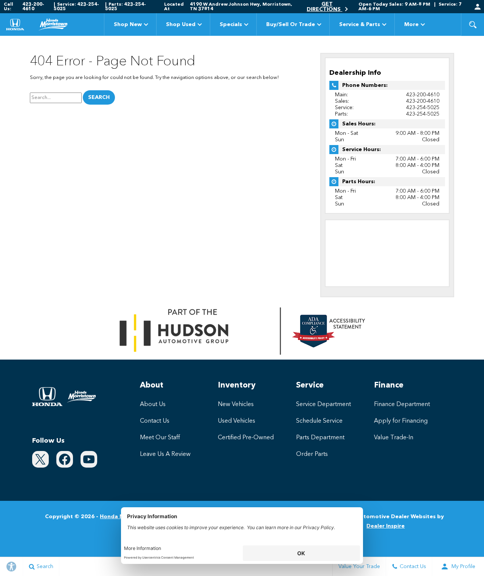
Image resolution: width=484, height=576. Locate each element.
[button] (472, 24)
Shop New (128, 24)
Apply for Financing (401, 421)
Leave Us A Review (165, 454)
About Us (153, 405)
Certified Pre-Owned (246, 438)
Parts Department (320, 438)
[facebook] (64, 459)
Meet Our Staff (160, 438)
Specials (231, 24)
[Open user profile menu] (478, 7)
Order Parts (312, 454)
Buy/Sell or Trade (290, 24)
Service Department (323, 405)
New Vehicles (236, 405)
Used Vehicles (236, 421)
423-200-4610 (422, 94)
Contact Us (154, 421)
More (411, 26)
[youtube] (89, 459)
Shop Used (180, 24)
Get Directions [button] (324, 7)
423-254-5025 (422, 107)
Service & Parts (359, 24)
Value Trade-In (393, 438)
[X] (40, 459)
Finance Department (402, 405)
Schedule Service (319, 421)
